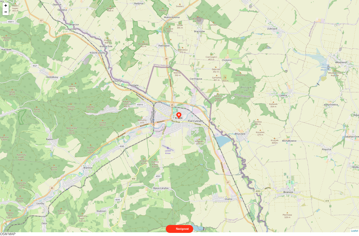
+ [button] (5, 5)
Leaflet (354, 230)
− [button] (5, 12)
